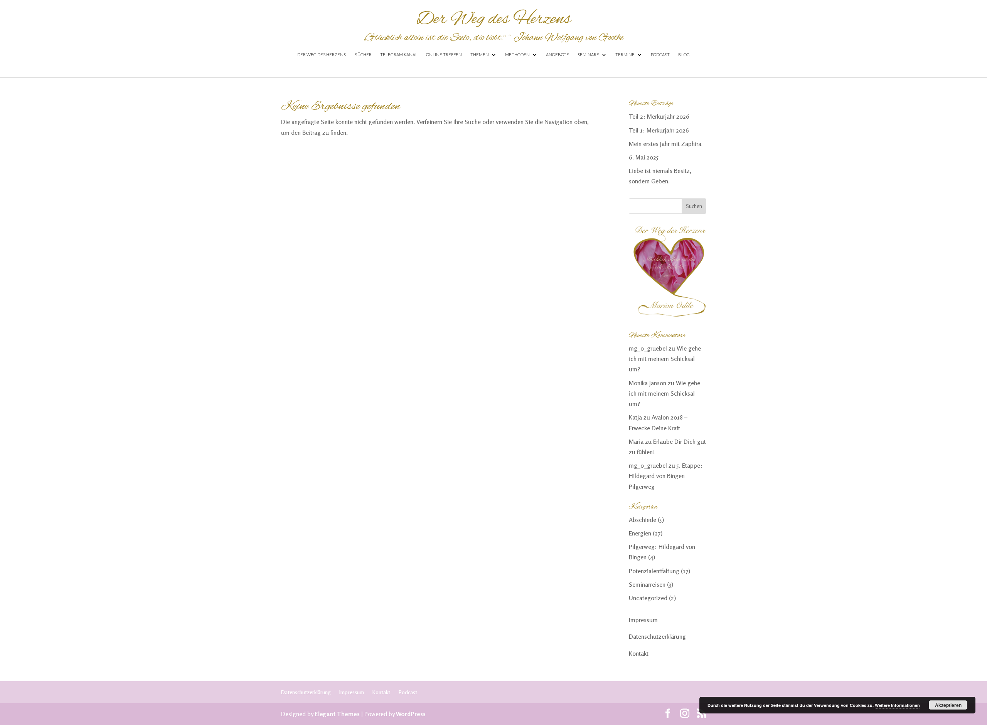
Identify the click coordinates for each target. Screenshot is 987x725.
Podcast (660, 54)
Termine (625, 54)
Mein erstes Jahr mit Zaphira (665, 144)
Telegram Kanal (399, 54)
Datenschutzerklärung (657, 636)
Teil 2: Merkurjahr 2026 (659, 116)
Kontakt (638, 653)
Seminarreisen (647, 584)
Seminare (588, 54)
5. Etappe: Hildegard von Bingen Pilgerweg (665, 476)
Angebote (557, 54)
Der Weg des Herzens (321, 54)
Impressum (643, 620)
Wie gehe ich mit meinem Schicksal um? (665, 358)
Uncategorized (648, 598)
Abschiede (642, 520)
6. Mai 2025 (644, 157)
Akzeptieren (948, 705)
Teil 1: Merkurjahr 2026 (659, 130)
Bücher (363, 54)
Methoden (517, 54)
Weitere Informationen (897, 705)
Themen (479, 54)
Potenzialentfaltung (654, 571)
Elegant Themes (337, 714)
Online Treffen (444, 54)
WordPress (411, 714)
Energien (640, 533)
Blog (684, 54)
